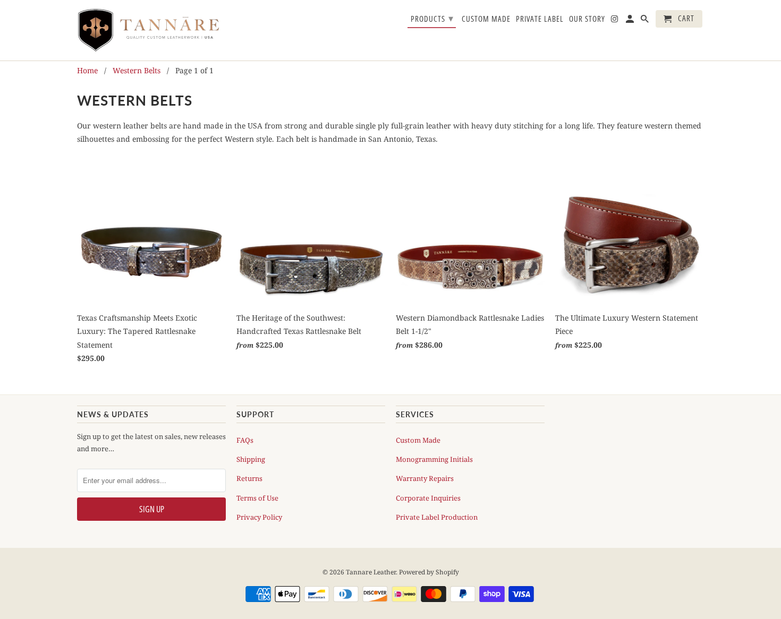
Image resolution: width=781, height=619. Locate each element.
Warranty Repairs (425, 478)
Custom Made (418, 440)
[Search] (645, 21)
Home (87, 70)
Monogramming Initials (434, 459)
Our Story (587, 19)
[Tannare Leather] (151, 30)
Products (432, 18)
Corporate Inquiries (428, 498)
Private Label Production (437, 517)
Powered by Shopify (429, 572)
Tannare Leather (371, 572)
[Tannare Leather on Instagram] (615, 21)
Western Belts (136, 70)
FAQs (244, 440)
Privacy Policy (259, 517)
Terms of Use (257, 498)
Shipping (250, 459)
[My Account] (630, 21)
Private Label (540, 19)
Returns (249, 478)
